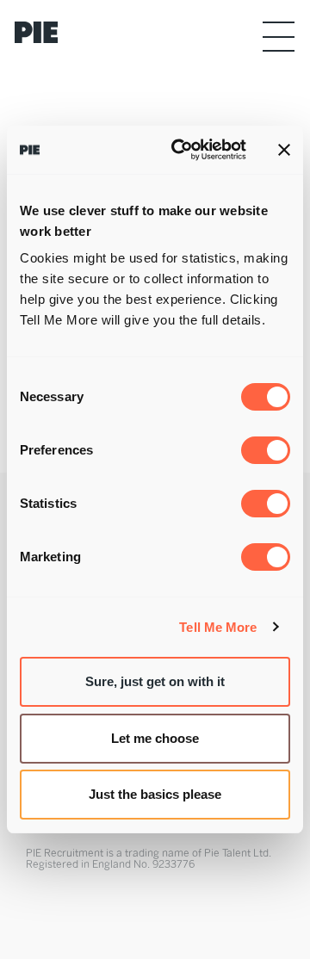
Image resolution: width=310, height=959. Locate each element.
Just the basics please (155, 794)
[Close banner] (284, 150)
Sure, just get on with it (155, 681)
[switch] (265, 450)
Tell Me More (218, 627)
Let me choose (155, 738)
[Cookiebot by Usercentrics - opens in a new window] (181, 150)
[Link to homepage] (42, 32)
